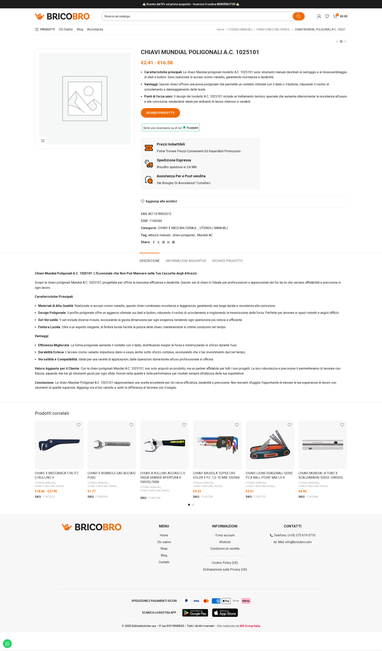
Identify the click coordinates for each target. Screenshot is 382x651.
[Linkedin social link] (168, 242)
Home (221, 29)
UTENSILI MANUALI (240, 29)
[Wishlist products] (327, 16)
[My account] (319, 16)
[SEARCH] (299, 16)
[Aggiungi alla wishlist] (79, 425)
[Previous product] (337, 42)
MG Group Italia (250, 626)
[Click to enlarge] (43, 141)
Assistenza (95, 29)
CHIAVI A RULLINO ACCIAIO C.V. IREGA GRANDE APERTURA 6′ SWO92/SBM (162, 477)
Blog (80, 29)
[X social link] (158, 242)
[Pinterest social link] (163, 242)
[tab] (149, 259)
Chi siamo (66, 29)
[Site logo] (62, 16)
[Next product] (345, 42)
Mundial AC (205, 235)
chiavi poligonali (183, 235)
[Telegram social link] (173, 242)
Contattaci (203, 183)
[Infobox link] (191, 4)
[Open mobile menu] (45, 29)
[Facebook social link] (154, 242)
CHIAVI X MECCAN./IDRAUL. (273, 29)
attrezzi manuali (159, 235)
